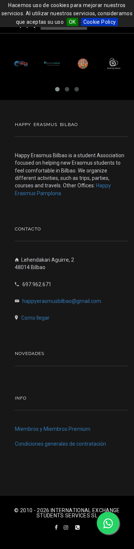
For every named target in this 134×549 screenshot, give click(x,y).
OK (72, 22)
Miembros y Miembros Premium (52, 429)
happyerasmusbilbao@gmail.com (61, 301)
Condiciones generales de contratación (60, 444)
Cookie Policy (99, 22)
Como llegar (35, 318)
